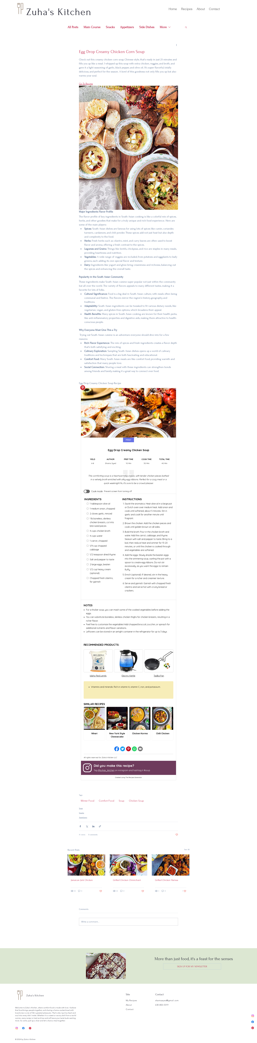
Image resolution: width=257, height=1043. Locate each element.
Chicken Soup (136, 800)
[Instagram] (252, 1016)
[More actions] (176, 44)
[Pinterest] (252, 1028)
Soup (121, 800)
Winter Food (87, 800)
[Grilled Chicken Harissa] (170, 865)
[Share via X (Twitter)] (87, 826)
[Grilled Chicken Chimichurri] (128, 865)
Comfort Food (106, 800)
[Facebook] (252, 1022)
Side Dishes (146, 27)
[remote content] (128, 584)
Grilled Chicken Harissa (166, 880)
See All (186, 850)
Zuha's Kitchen (35, 995)
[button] (186, 27)
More (163, 27)
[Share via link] (100, 826)
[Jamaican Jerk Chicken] (86, 865)
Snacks (110, 27)
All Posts (73, 27)
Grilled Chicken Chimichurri (127, 880)
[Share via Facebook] (80, 826)
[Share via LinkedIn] (93, 826)
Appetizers (127, 27)
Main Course (92, 27)
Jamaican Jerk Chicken (82, 880)
